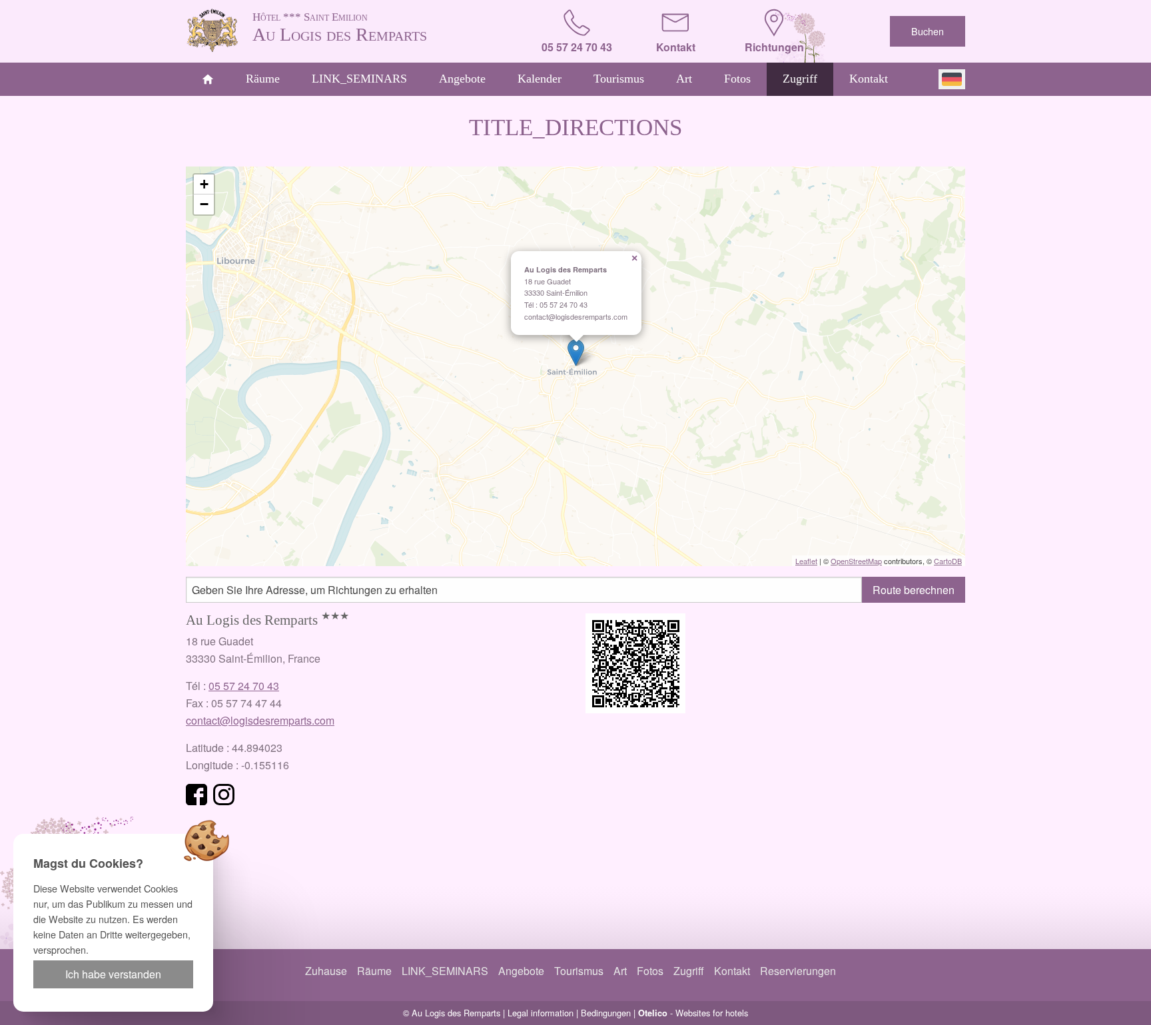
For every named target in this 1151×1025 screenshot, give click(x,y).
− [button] (204, 204)
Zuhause (326, 970)
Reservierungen (798, 970)
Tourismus (618, 78)
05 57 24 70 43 (243, 685)
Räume (263, 78)
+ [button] (204, 184)
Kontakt (868, 78)
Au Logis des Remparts (339, 28)
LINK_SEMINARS (359, 78)
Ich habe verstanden (113, 974)
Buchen (927, 31)
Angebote (462, 78)
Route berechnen (914, 589)
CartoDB (948, 560)
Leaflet (806, 560)
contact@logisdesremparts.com (260, 720)
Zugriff (800, 78)
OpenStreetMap (856, 560)
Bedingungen (606, 1012)
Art (684, 78)
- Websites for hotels (693, 1012)
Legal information (541, 1012)
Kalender (540, 78)
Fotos (737, 78)
